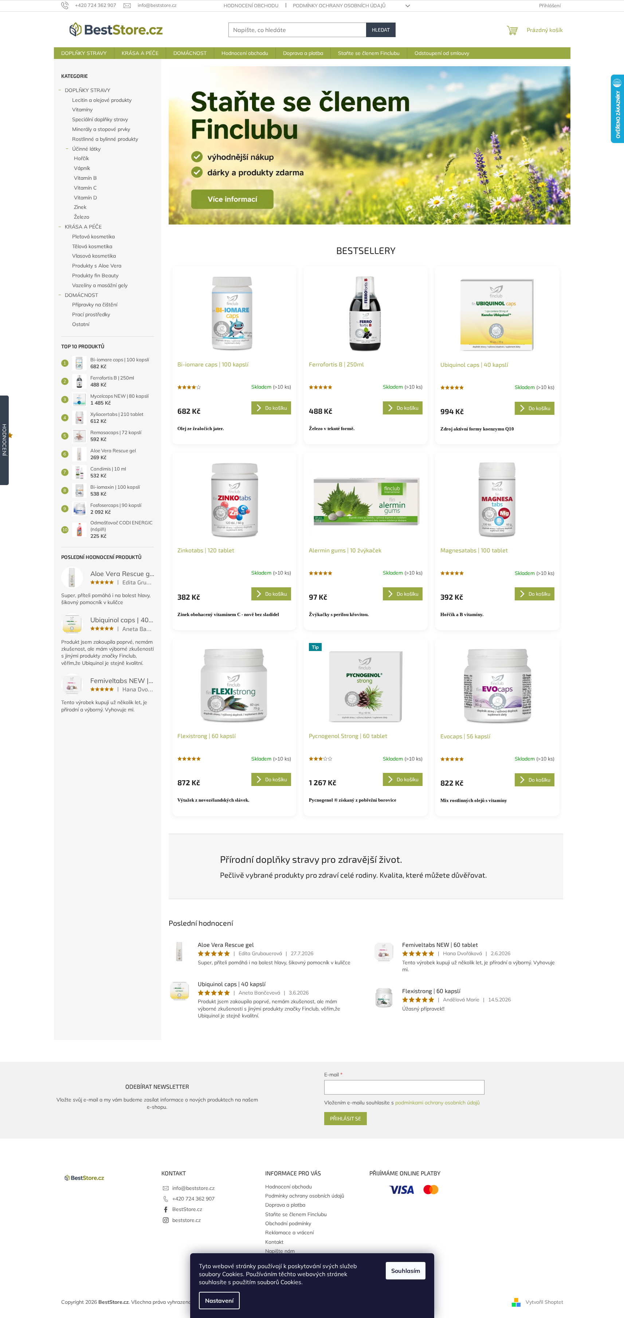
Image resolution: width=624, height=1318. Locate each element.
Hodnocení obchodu (251, 5)
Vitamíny (82, 109)
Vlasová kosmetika (94, 256)
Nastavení (219, 1300)
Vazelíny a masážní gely (99, 285)
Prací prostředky (91, 314)
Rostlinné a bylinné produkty (105, 139)
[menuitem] (84, 53)
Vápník (82, 168)
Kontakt (274, 1242)
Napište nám (280, 1251)
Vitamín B (85, 178)
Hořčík (81, 158)
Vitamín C (85, 187)
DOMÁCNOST (81, 295)
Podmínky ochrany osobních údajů (339, 5)
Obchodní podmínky (288, 1223)
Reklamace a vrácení (289, 1232)
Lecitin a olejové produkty (102, 100)
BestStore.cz (187, 1209)
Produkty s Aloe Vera (96, 265)
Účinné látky (86, 149)
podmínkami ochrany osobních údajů (437, 1102)
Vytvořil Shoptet (544, 1302)
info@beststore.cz (193, 1188)
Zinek (80, 207)
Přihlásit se (345, 1118)
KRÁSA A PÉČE (83, 226)
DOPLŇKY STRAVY (87, 90)
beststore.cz (186, 1220)
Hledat (381, 30)
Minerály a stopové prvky (101, 129)
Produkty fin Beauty (95, 275)
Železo (81, 217)
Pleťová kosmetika (93, 236)
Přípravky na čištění (94, 304)
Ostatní (80, 324)
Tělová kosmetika (92, 246)
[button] (199, 145)
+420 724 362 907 (193, 1198)
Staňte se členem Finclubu (296, 1214)
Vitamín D (85, 197)
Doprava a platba (285, 1205)
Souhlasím (405, 1270)
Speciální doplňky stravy (100, 119)
